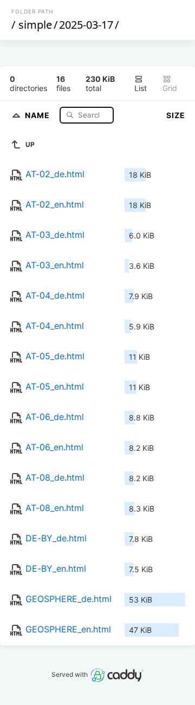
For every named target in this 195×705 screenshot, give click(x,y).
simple (35, 24)
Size (175, 115)
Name (38, 114)
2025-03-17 (86, 24)
